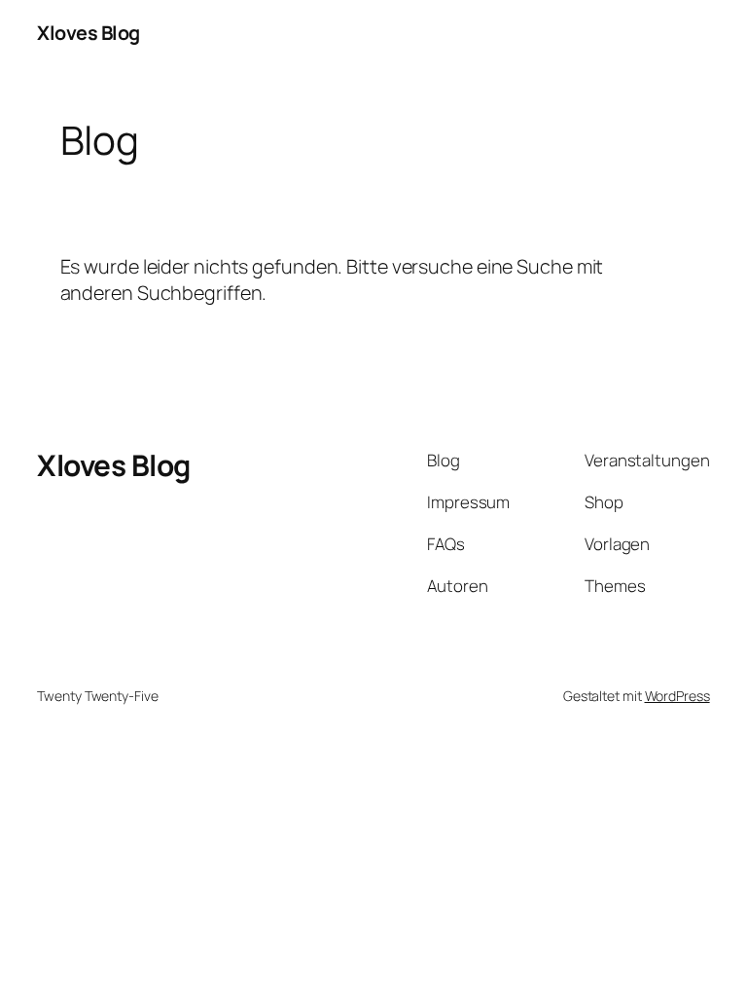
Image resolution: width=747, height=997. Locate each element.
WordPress (677, 695)
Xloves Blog (88, 32)
